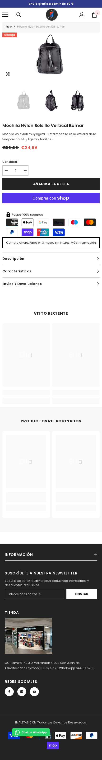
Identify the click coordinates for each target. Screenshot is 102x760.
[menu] (5, 15)
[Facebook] (9, 691)
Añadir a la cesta (51, 184)
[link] (26, 392)
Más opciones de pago (51, 206)
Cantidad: (10, 162)
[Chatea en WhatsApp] (31, 732)
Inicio (8, 26)
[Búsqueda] (19, 15)
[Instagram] (21, 691)
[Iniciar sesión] (81, 14)
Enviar (81, 594)
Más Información (83, 243)
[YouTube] (34, 691)
